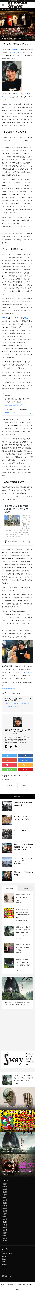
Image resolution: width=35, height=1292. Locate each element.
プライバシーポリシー (7, 1275)
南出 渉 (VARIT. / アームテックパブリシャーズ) (17, 776)
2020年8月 (4, 1240)
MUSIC (19, 38)
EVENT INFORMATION (22, 920)
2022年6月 (4, 1205)
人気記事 (25, 888)
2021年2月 (4, 1230)
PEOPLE (4, 1256)
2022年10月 (4, 1199)
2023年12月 (4, 1184)
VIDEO (3, 1255)
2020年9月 (4, 1238)
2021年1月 (4, 1232)
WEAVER (5, 318)
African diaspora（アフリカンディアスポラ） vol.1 (23, 897)
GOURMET (4, 1264)
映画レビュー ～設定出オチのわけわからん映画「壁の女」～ (23, 947)
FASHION (4, 1262)
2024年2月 (4, 1183)
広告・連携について (6, 1276)
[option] (17, 993)
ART (3, 1258)
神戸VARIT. (14, 49)
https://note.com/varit (8, 688)
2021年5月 (4, 1225)
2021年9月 (4, 1219)
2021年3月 (4, 1229)
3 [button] (27, 978)
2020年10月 (4, 1237)
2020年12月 (4, 1233)
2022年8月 (4, 1202)
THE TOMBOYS (14, 52)
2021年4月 (4, 1227)
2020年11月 (4, 1235)
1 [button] (24, 978)
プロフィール (17, 734)
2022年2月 (4, 1211)
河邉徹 (26, 318)
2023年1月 (4, 1194)
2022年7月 (4, 1203)
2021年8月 (4, 1221)
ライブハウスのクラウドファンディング (18, 703)
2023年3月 (4, 1191)
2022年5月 (4, 1207)
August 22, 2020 (10, 412)
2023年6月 (4, 1188)
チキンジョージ (24, 672)
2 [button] (25, 978)
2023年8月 (4, 1186)
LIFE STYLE (5, 1266)
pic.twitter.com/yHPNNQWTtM (14, 405)
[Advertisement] (17, 1030)
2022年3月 (4, 1210)
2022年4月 (4, 1208)
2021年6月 (4, 1224)
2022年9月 (4, 1200)
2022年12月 (4, 1195)
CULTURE (14, 38)
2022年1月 (4, 1213)
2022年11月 (4, 1197)
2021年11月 (4, 1216)
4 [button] (29, 978)
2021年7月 (4, 1222)
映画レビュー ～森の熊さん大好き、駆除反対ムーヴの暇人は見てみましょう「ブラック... (23, 1078)
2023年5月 (4, 1189)
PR (2, 1251)
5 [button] (31, 978)
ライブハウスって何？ (12, 707)
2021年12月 (4, 1214)
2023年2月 (4, 1192)
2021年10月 (4, 1218)
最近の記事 (9, 888)
